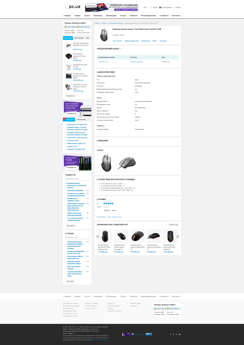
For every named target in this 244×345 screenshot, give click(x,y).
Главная (67, 16)
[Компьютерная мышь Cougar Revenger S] (121, 236)
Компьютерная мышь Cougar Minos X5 (138, 247)
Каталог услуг (90, 308)
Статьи (123, 16)
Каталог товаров (91, 306)
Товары (77, 16)
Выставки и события (115, 311)
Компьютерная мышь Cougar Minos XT (154, 247)
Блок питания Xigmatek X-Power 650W (79, 56)
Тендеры (111, 308)
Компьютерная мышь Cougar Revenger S (119, 247)
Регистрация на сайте (70, 303)
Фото (155, 41)
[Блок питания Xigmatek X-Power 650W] (68, 56)
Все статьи (70, 281)
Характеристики (132, 41)
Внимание (68, 38)
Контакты (176, 16)
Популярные (79, 38)
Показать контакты (137, 61)
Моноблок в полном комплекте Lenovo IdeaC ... (80, 87)
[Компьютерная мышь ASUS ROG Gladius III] (170, 236)
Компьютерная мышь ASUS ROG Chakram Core (104, 247)
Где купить (117, 41)
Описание (146, 41)
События (133, 16)
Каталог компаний (91, 303)
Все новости (71, 225)
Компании (98, 16)
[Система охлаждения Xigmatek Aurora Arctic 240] (68, 45)
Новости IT (111, 303)
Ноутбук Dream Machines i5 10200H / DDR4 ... (80, 76)
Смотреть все (173, 224)
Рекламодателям (148, 16)
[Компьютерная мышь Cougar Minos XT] (154, 236)
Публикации (111, 16)
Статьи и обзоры (113, 306)
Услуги (87, 16)
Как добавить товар (69, 311)
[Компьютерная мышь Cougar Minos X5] (138, 236)
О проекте (164, 16)
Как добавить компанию (71, 306)
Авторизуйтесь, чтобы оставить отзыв (109, 217)
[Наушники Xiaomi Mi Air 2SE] (68, 67)
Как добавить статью (70, 316)
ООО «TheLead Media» (99, 340)
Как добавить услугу (70, 313)
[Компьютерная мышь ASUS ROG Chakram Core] (105, 236)
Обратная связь (135, 303)
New (87, 38)
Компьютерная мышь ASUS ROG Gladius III (169, 247)
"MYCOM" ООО (103, 61)
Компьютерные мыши (116, 23)
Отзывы (163, 41)
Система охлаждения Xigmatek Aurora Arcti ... (81, 45)
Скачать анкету (68, 308)
